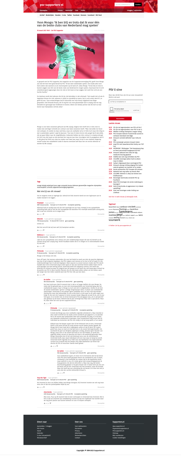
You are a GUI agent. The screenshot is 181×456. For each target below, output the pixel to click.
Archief (42, 15)
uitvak (130, 218)
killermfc (40, 219)
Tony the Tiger (41, 378)
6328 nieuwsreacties (43, 379)
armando (64, 185)
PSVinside (40, 251)
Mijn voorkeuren (118, 435)
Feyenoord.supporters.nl (121, 428)
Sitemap (115, 433)
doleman (75, 185)
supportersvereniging (59, 187)
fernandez (111, 209)
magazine (90, 185)
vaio (133, 218)
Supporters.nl (118, 422)
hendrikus (134, 209)
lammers (126, 212)
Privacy (77, 431)
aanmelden (138, 10)
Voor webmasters (81, 426)
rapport (132, 215)
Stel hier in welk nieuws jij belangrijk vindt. (123, 197)
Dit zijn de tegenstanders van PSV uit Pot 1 (127, 127)
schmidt (49, 187)
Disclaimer (78, 428)
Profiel (83, 10)
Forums (60, 10)
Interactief (68, 10)
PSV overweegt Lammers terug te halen (126, 142)
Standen (58, 15)
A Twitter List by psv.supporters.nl (120, 225)
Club (76, 10)
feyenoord (116, 209)
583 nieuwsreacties (49, 281)
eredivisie (138, 207)
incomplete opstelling (74, 205)
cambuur (123, 207)
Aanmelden (41, 426)
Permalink (101, 214)
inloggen (130, 10)
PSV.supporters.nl (118, 431)
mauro (135, 212)
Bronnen (83, 15)
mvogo (39, 185)
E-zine (64, 15)
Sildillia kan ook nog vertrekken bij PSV (126, 157)
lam (118, 212)
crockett (131, 206)
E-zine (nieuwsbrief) (44, 435)
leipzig (44, 185)
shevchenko (48, 392)
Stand (39, 431)
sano (141, 215)
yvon (55, 185)
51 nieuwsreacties (42, 253)
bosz (118, 207)
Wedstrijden (50, 15)
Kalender (40, 433)
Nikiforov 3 (40, 235)
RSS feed (99, 15)
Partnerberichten (80, 435)
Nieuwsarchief (42, 438)
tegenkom (70, 187)
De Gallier (47, 280)
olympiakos (97, 185)
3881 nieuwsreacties (43, 205)
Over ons (79, 422)
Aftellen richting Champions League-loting (127, 132)
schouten (111, 218)
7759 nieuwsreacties (42, 221)
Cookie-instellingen (119, 438)
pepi (119, 215)
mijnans (140, 212)
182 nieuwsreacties (42, 237)
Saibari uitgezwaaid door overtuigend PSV (127, 163)
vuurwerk (114, 220)
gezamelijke (83, 185)
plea (124, 215)
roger (59, 185)
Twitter (69, 15)
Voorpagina (43, 10)
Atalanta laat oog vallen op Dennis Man (126, 171)
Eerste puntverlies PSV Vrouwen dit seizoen (127, 169)
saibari (136, 215)
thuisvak (122, 218)
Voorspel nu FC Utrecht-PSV (58, 205)
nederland (50, 185)
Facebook (76, 15)
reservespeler (41, 187)
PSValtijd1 (40, 203)
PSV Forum (40, 428)
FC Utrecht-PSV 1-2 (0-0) (57, 221)
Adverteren (78, 433)
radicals (127, 215)
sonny (117, 217)
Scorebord (91, 15)
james (111, 212)
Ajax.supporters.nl (119, 426)
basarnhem (112, 207)
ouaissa (112, 215)
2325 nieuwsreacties (49, 394)
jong (115, 212)
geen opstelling (69, 221)
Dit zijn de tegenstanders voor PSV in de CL (127, 129)
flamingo (123, 209)
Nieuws (52, 10)
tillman (126, 217)
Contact (77, 438)
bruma (70, 185)
